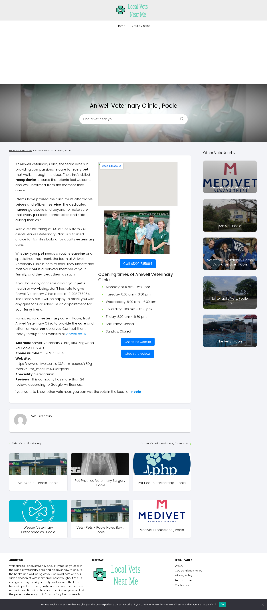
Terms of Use (183, 580)
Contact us (182, 585)
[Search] (180, 117)
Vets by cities (141, 26)
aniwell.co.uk (76, 334)
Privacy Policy (183, 575)
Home (121, 26)
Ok (222, 604)
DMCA (179, 566)
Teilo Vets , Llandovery (26, 443)
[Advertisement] (133, 58)
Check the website (138, 342)
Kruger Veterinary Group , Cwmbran (164, 443)
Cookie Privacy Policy (188, 570)
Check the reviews (138, 354)
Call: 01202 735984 (137, 263)
